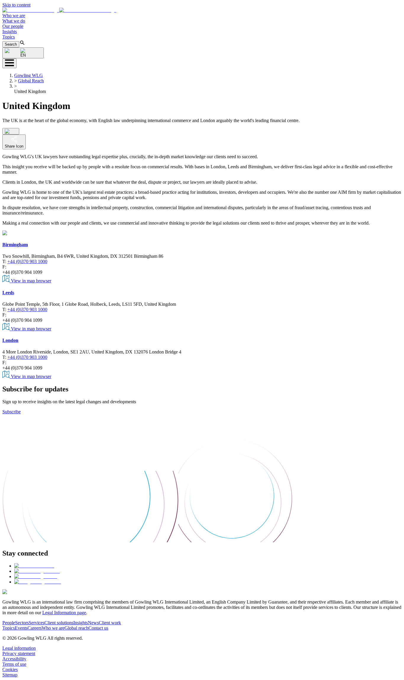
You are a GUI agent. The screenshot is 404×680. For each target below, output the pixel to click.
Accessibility (14, 658)
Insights (9, 31)
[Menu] (9, 63)
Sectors (22, 622)
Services (36, 622)
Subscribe (11, 411)
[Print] (10, 131)
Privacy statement (18, 653)
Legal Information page (64, 612)
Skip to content (16, 4)
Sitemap (9, 674)
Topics (8, 36)
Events (21, 628)
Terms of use (14, 664)
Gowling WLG (28, 75)
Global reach (76, 628)
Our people (12, 26)
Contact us (98, 628)
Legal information (19, 648)
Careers (35, 628)
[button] (59, 10)
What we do (13, 20)
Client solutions (58, 622)
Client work (110, 622)
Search (11, 44)
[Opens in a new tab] (34, 565)
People (8, 622)
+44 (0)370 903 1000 (27, 261)
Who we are (13, 15)
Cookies (10, 669)
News (93, 622)
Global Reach (31, 80)
